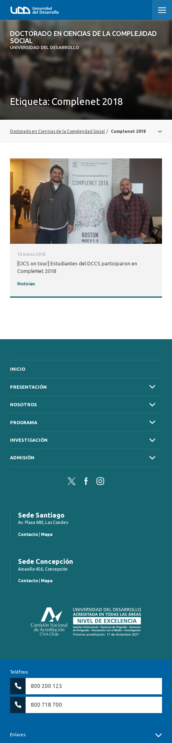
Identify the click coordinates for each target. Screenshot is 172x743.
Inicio (17, 369)
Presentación (28, 386)
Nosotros (23, 404)
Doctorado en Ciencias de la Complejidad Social (83, 40)
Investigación (29, 440)
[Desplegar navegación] (86, 131)
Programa (23, 422)
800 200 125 (46, 686)
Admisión (22, 457)
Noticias (26, 283)
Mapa (46, 534)
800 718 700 (46, 705)
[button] (162, 10)
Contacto (28, 534)
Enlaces (18, 734)
